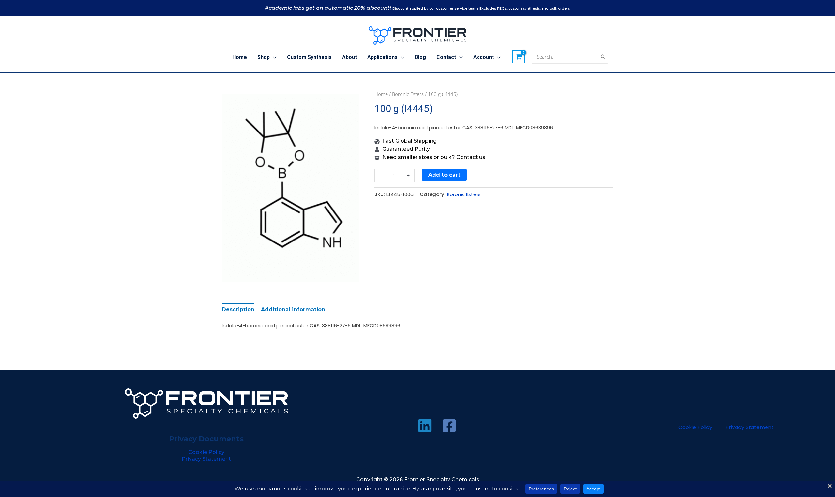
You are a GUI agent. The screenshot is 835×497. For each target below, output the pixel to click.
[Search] (603, 57)
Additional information (293, 309)
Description (238, 309)
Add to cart (444, 175)
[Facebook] (449, 425)
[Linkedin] (425, 425)
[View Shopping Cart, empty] (518, 56)
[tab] (238, 309)
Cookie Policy (206, 452)
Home (381, 94)
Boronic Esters (408, 94)
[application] (273, 57)
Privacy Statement (206, 459)
